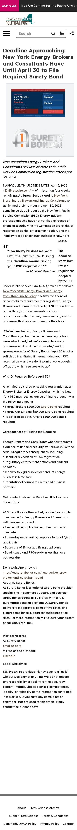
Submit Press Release (23, 816)
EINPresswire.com (16, 190)
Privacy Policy (49, 824)
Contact (68, 824)
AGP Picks (9, 5)
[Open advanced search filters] (61, 33)
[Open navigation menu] (6, 33)
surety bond (49, 406)
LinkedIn (9, 656)
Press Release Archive (44, 808)
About (21, 808)
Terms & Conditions (55, 816)
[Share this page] (71, 33)
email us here (12, 646)
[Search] (53, 33)
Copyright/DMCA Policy (19, 824)
